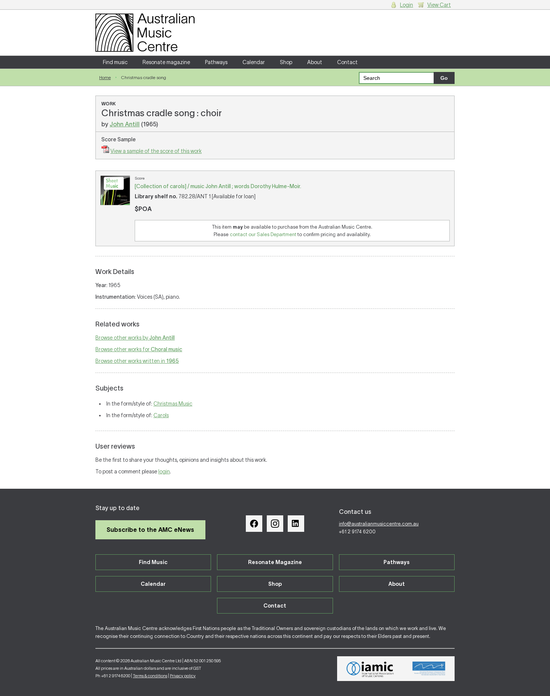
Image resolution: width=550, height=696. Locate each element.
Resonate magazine (166, 62)
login (164, 471)
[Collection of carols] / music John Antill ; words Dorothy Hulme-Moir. (218, 186)
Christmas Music (172, 404)
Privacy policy (183, 676)
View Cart (439, 5)
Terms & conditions (150, 676)
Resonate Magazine (275, 562)
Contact (347, 62)
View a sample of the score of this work (156, 151)
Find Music (153, 562)
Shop (286, 62)
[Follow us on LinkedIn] (296, 523)
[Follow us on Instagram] (275, 523)
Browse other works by (135, 338)
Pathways (216, 62)
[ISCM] (429, 668)
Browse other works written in (137, 361)
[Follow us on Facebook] (254, 523)
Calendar (253, 62)
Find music (115, 62)
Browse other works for (138, 349)
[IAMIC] (370, 668)
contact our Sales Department (263, 234)
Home (105, 77)
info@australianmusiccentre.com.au (379, 524)
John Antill (125, 124)
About (314, 62)
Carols (161, 415)
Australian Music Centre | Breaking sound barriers (145, 32)
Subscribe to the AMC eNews (150, 529)
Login (406, 5)
